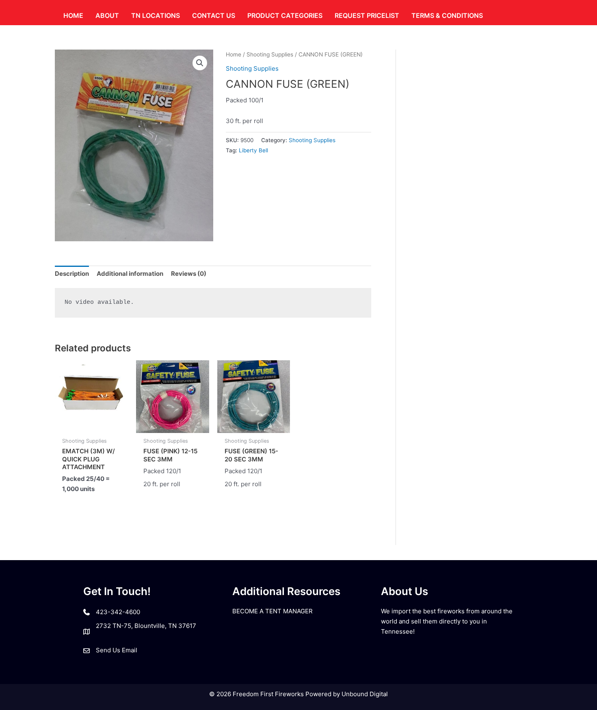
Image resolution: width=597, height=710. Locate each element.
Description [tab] (72, 273)
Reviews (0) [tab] (188, 273)
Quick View (91, 425)
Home (233, 54)
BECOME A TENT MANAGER (272, 611)
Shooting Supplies (270, 54)
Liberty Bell (253, 150)
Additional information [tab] (130, 273)
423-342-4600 (118, 612)
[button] (200, 63)
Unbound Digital (365, 694)
